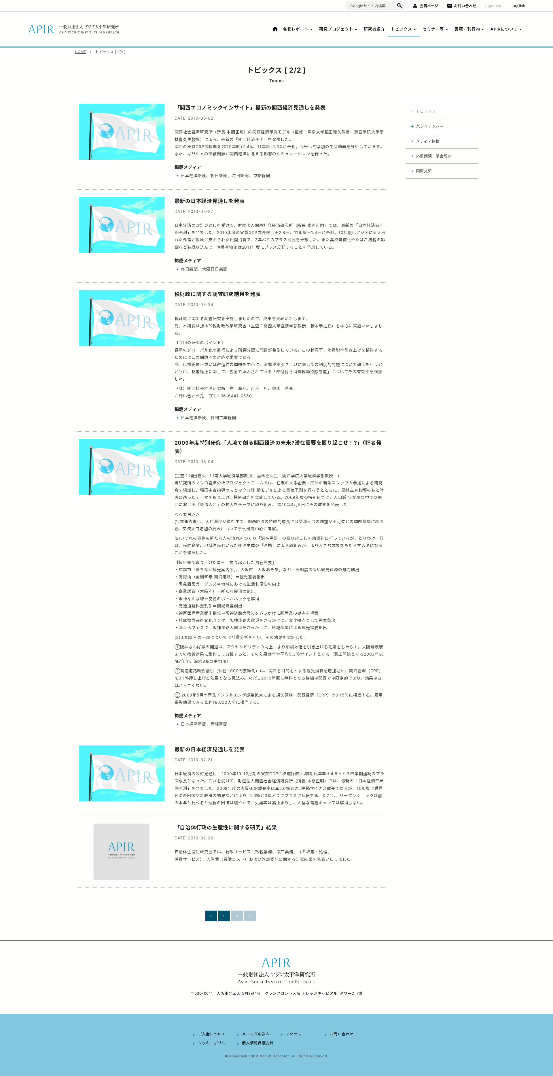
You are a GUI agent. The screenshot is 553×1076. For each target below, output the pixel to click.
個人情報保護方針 (258, 1043)
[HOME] (274, 28)
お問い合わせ (465, 5)
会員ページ (429, 5)
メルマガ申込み (256, 1034)
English (518, 5)
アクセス (294, 1034)
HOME (80, 52)
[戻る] (211, 916)
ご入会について (212, 1034)
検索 (399, 5)
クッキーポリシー (214, 1043)
